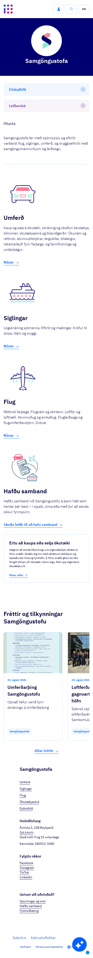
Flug (23, 795)
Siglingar (26, 789)
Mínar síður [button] (16, 575)
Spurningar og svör (33, 901)
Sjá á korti (26, 832)
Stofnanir (25, 946)
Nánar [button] (9, 262)
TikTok (24, 872)
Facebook (26, 863)
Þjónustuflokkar (43, 937)
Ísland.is (19, 937)
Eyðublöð (26, 808)
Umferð (25, 782)
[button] (58, 9)
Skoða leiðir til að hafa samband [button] (30, 524)
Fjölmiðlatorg (29, 911)
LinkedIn (26, 877)
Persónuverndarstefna (49, 946)
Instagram (27, 868)
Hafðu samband (31, 906)
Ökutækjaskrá (29, 802)
